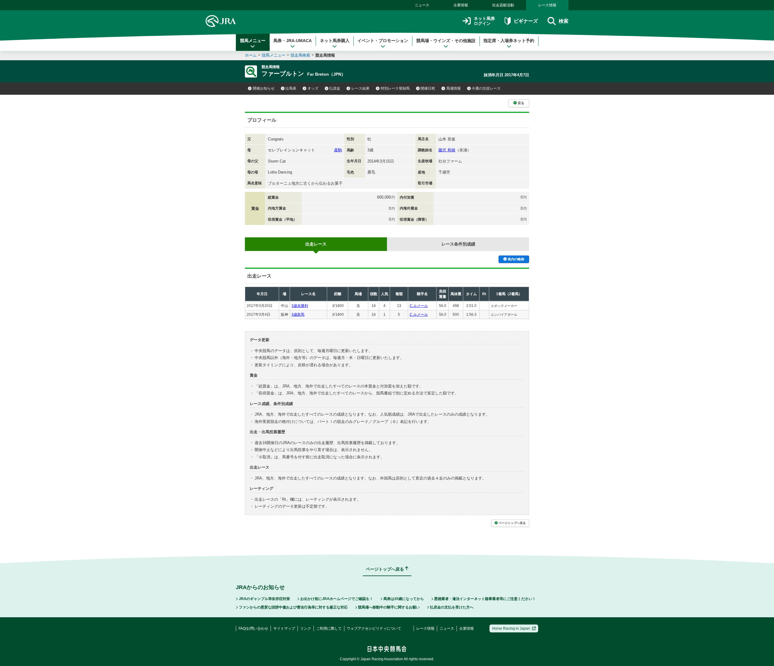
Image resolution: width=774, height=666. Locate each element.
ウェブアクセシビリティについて (374, 628)
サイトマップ (284, 628)
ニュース (422, 5)
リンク (305, 628)
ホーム (251, 55)
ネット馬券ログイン (484, 21)
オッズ (312, 88)
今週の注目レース (486, 88)
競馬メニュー (252, 40)
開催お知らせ (264, 88)
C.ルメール (419, 306)
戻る (521, 103)
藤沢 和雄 (446, 150)
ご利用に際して (329, 628)
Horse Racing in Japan (511, 628)
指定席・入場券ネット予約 (508, 40)
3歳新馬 (297, 314)
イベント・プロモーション (382, 40)
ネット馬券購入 (335, 40)
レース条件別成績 (458, 244)
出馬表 (290, 88)
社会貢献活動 (503, 5)
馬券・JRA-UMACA (292, 40)
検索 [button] (563, 21)
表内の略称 (516, 259)
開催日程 (428, 88)
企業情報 (461, 5)
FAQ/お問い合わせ (253, 628)
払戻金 (334, 88)
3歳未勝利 (299, 306)
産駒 (338, 150)
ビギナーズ (526, 21)
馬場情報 (453, 88)
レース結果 (360, 88)
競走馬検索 (300, 55)
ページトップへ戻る (512, 523)
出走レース (316, 244)
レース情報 (547, 5)
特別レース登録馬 (395, 88)
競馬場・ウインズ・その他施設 (446, 40)
